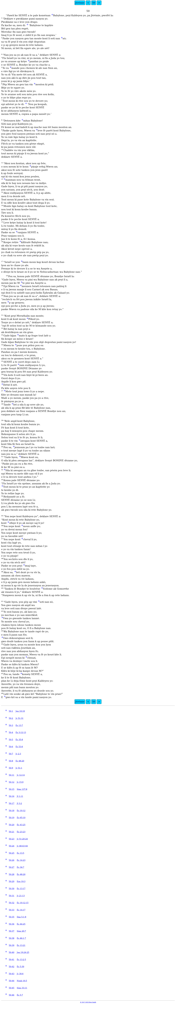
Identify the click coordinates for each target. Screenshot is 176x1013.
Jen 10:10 (20, 711)
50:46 (11, 995)
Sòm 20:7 (21, 931)
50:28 (11, 874)
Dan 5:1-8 (21, 917)
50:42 (11, 966)
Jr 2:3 (18, 754)
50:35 (11, 917)
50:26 (11, 860)
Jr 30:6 (20, 974)
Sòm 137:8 (22, 789)
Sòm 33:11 (22, 988)
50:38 (11, 938)
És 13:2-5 (21, 959)
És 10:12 (21, 810)
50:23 (11, 839)
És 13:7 (19, 725)
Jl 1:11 (20, 796)
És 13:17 (21, 888)
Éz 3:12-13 (21, 732)
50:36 (11, 924)
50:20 (11, 825)
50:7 (11, 754)
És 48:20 (20, 761)
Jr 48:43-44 (22, 846)
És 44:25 (21, 924)
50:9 (11, 768)
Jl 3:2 (19, 803)
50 (93, 2)
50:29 (11, 881)
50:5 (11, 740)
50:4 (11, 732)
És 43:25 (21, 825)
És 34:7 (20, 867)
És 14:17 (21, 910)
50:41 (11, 959)
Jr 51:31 (19, 718)
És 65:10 (21, 818)
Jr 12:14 (21, 775)
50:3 (11, 725)
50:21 (11, 832)
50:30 (11, 888)
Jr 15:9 (20, 782)
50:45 (11, 988)
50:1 (11, 711)
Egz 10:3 (21, 881)
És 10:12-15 (22, 903)
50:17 (11, 803)
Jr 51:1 (19, 768)
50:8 (11, 761)
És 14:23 (21, 860)
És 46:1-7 (21, 938)
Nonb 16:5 (22, 981)
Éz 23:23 (21, 832)
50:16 (11, 796)
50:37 (11, 931)
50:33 (11, 910)
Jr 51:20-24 (22, 839)
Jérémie (79, 2)
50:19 (11, 818)
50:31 (11, 896)
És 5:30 (20, 966)
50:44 (11, 981)
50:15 (11, 789)
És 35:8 (19, 740)
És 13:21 (21, 945)
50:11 (11, 775)
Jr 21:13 (21, 896)
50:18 (11, 810)
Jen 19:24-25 (23, 952)
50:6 (11, 747)
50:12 (11, 782)
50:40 (11, 952)
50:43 (11, 974)
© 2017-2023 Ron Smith (88, 1002)
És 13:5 (20, 853)
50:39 (11, 945)
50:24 (11, 846)
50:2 (11, 718)
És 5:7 (20, 995)
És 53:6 (19, 747)
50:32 (11, 903)
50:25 (11, 853)
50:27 (11, 867)
